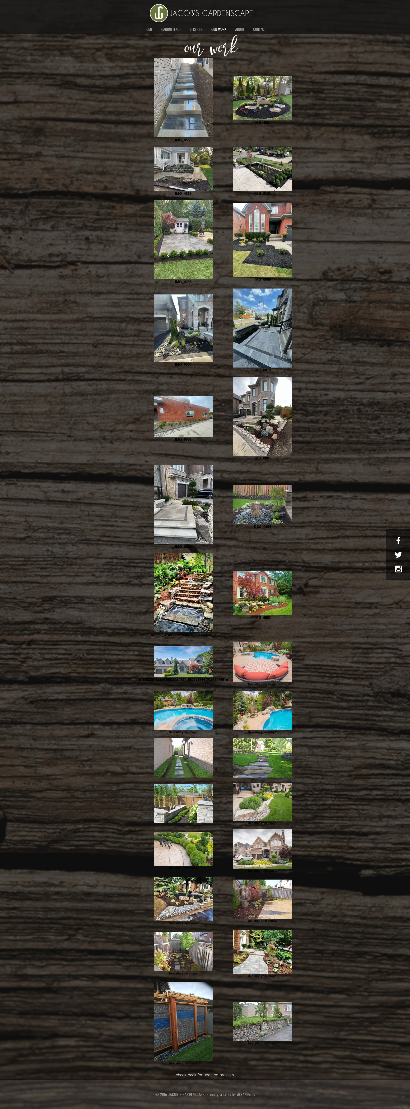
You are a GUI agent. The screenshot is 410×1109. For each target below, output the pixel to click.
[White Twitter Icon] (398, 554)
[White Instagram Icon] (398, 569)
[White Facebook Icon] (398, 540)
